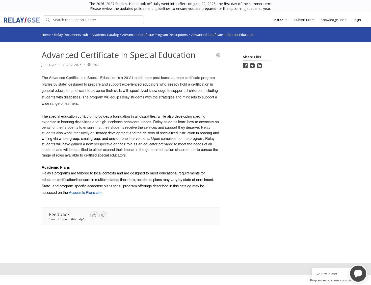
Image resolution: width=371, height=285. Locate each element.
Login (357, 19)
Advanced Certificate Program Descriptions (155, 34)
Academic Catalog (105, 34)
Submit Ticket (304, 19)
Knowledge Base (334, 19)
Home (46, 34)
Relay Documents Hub (71, 34)
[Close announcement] (366, 5)
